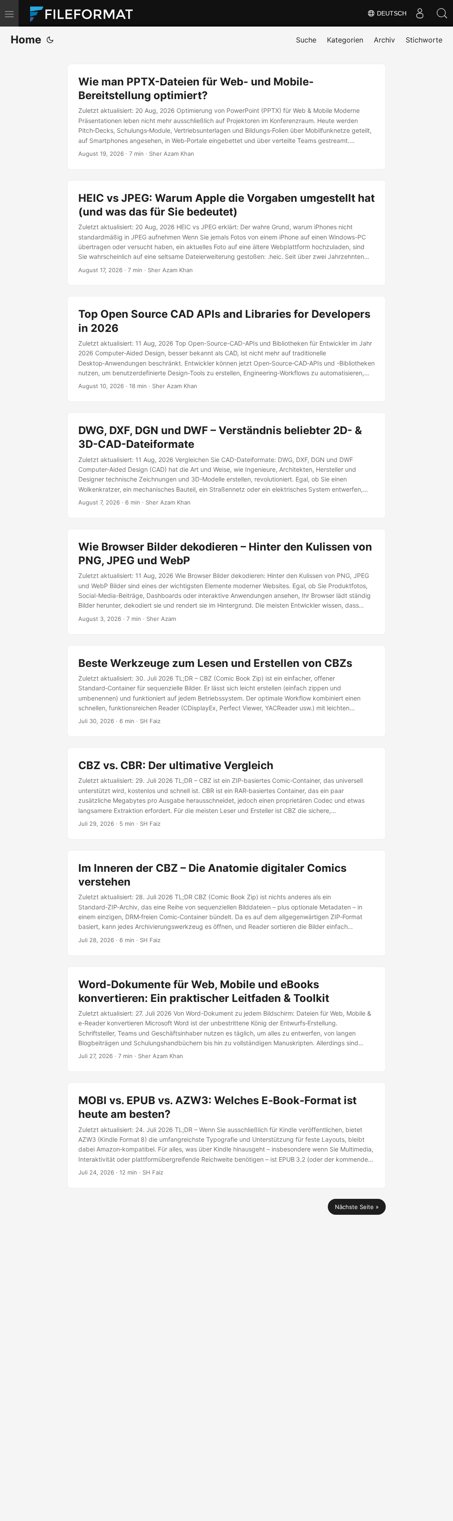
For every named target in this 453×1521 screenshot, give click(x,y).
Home (26, 39)
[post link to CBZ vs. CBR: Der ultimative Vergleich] (226, 793)
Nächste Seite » (357, 1206)
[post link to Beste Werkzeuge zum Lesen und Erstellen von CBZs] (226, 691)
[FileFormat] (85, 13)
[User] (420, 13)
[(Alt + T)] (50, 40)
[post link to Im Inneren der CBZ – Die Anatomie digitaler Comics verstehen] (226, 903)
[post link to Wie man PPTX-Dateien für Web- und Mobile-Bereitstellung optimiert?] (226, 116)
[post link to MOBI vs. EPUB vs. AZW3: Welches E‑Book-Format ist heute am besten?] (226, 1135)
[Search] (442, 13)
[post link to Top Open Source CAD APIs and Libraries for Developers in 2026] (226, 348)
